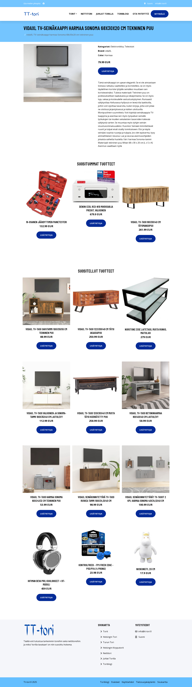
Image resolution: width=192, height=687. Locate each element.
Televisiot (129, 46)
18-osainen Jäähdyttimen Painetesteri (46, 222)
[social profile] (44, 3)
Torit (105, 631)
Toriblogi (123, 13)
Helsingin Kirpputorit (113, 647)
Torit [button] (72, 13)
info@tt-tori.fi (160, 3)
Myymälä (160, 14)
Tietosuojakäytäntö (145, 682)
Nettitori (86, 13)
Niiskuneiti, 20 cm (145, 569)
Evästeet (115, 682)
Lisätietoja (108, 71)
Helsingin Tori (110, 636)
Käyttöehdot (128, 682)
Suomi (150, 3)
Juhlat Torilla (104, 13)
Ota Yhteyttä (141, 13)
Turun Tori (108, 642)
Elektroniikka (117, 46)
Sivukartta (162, 682)
